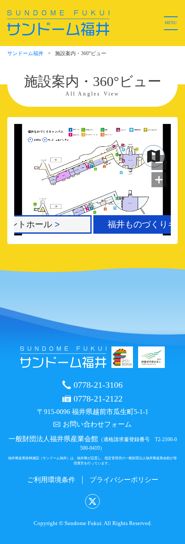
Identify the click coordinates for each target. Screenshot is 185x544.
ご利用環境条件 (51, 479)
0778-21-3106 (98, 384)
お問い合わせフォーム (97, 424)
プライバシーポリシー (123, 479)
